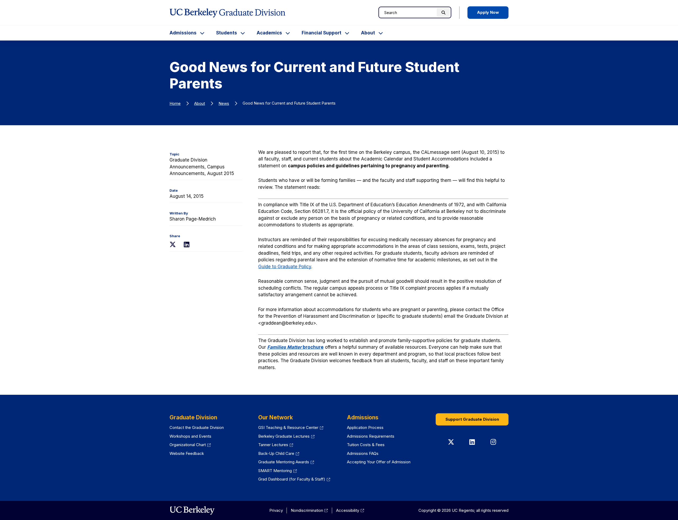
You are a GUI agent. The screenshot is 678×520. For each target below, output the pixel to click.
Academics (269, 32)
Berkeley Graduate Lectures (286, 436)
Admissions (183, 32)
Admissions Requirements (370, 436)
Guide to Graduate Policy (284, 266)
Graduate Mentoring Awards (286, 461)
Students (226, 32)
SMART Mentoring (277, 470)
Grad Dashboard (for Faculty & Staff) (294, 479)
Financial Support (321, 32)
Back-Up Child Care (278, 453)
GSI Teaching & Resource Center (290, 427)
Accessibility (350, 510)
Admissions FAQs (362, 453)
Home (175, 103)
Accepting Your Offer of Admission (379, 461)
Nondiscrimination (309, 510)
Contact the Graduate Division (197, 427)
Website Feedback (187, 453)
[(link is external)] (192, 510)
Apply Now (488, 12)
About (368, 32)
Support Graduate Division (472, 419)
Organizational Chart (190, 444)
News (223, 103)
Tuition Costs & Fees (366, 444)
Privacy (276, 510)
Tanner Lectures (275, 444)
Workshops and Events (190, 436)
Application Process (365, 427)
